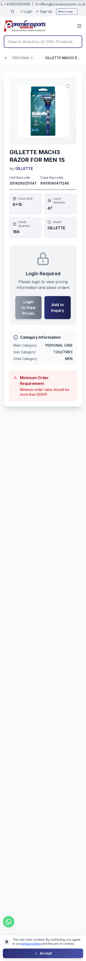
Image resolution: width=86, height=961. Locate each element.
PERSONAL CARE (24, 58)
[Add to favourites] (68, 86)
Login (28, 11)
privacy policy (31, 943)
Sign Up (46, 11)
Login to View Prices (29, 307)
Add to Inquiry (57, 307)
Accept (46, 953)
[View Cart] (12, 11)
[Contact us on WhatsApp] (8, 921)
